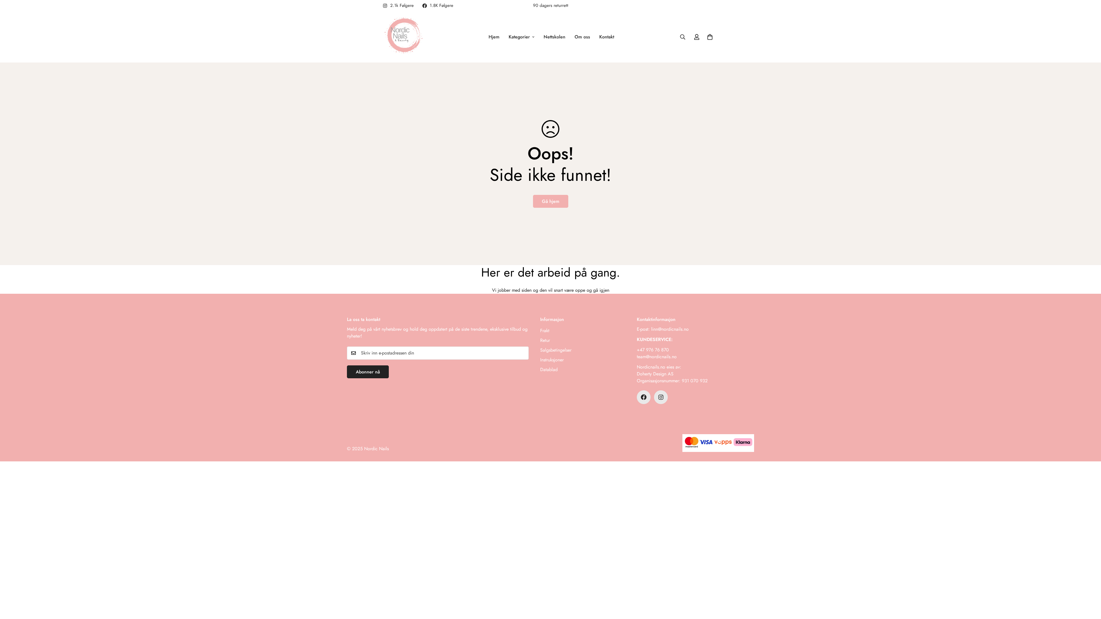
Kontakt (606, 37)
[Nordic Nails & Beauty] (405, 36)
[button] (710, 37)
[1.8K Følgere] (644, 397)
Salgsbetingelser (555, 350)
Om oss (582, 37)
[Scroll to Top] (1089, 587)
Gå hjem (550, 201)
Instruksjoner (552, 359)
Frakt (544, 330)
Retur (545, 340)
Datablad (549, 369)
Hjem (494, 37)
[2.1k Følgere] (661, 397)
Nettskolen (554, 37)
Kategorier (519, 37)
